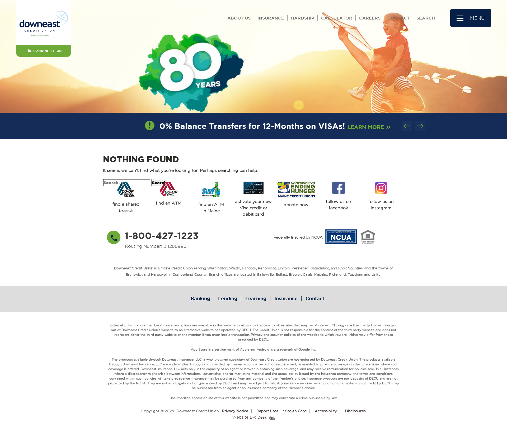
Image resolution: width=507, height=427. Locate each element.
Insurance (270, 18)
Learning (255, 298)
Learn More (355, 127)
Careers (370, 18)
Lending (227, 298)
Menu (477, 18)
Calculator (336, 18)
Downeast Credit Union (197, 411)
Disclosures (355, 411)
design (266, 417)
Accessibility (326, 411)
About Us (239, 18)
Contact (398, 18)
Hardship (302, 18)
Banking (200, 298)
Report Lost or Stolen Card (281, 411)
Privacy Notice (235, 411)
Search (425, 18)
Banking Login (47, 51)
